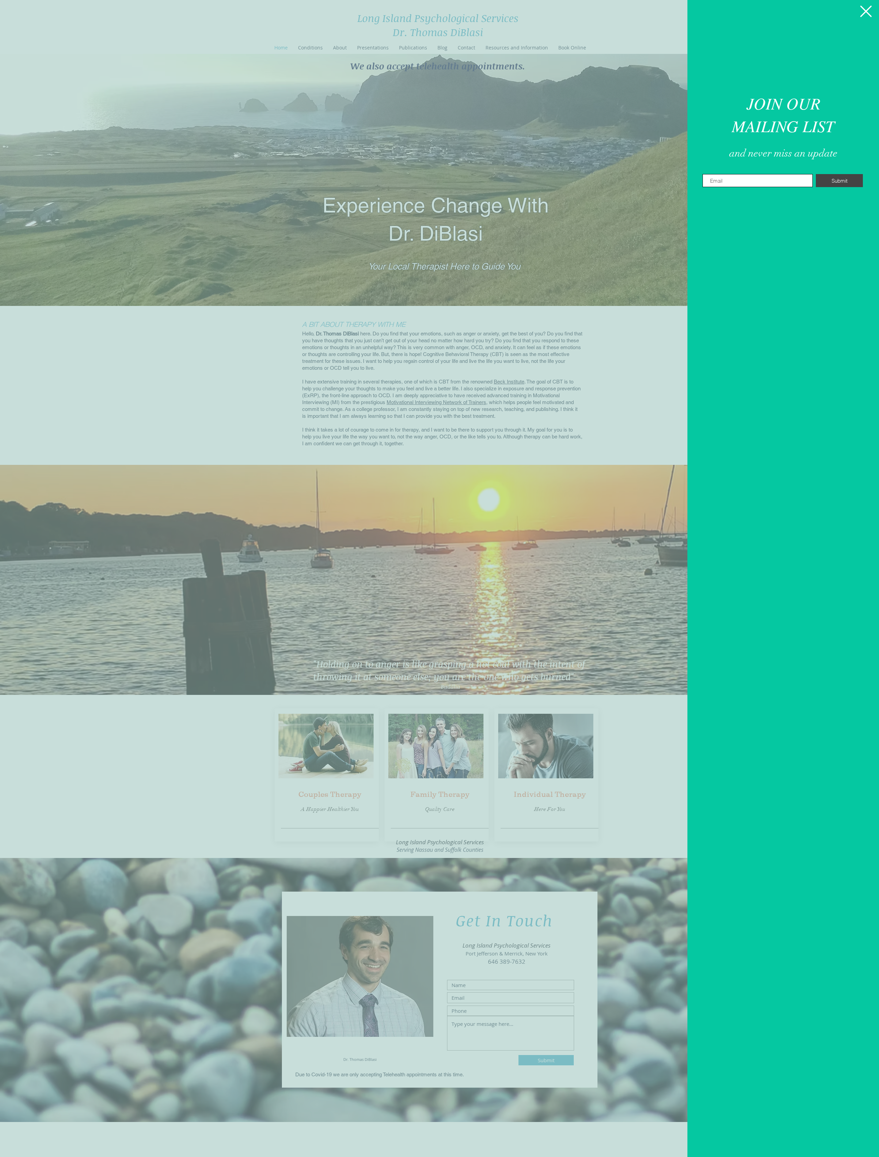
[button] (866, 11)
